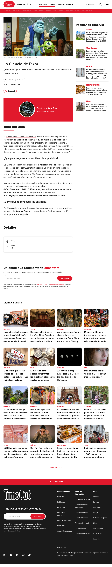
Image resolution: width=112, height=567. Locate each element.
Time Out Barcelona (82, 500)
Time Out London (81, 518)
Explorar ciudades (47, 5)
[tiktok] (29, 555)
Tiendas (61, 11)
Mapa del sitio (61, 548)
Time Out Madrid (81, 513)
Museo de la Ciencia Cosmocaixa (21, 137)
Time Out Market (87, 11)
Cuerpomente (98, 528)
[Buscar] (100, 4)
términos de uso (42, 285)
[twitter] (17, 555)
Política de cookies (64, 521)
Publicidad (61, 502)
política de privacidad (57, 285)
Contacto (60, 497)
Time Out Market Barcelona (81, 506)
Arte (35, 11)
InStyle (95, 513)
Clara (95, 523)
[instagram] (5, 555)
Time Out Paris (80, 528)
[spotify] (23, 555)
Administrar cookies (64, 531)
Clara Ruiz (52, 108)
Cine (54, 11)
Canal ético (61, 526)
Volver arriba (58, 482)
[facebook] (11, 555)
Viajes (77, 11)
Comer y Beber (26, 11)
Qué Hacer (15, 11)
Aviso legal (61, 507)
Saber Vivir (97, 539)
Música (48, 11)
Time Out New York (82, 523)
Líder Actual (97, 534)
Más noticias (56, 468)
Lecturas (96, 497)
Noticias (7, 11)
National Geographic (100, 518)
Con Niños (69, 11)
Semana (96, 502)
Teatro (41, 11)
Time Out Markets (65, 5)
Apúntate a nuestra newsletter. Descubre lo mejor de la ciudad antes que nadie (33, 272)
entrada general (45, 208)
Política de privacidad (61, 514)
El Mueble (97, 507)
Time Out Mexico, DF (82, 534)
